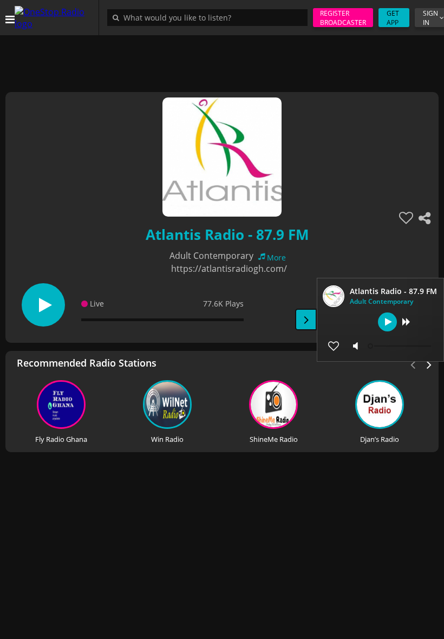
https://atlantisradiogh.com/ (229, 269)
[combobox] (210, 17)
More (276, 257)
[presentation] (429, 364)
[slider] (400, 346)
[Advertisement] (222, 59)
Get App (393, 18)
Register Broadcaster (343, 18)
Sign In (430, 18)
